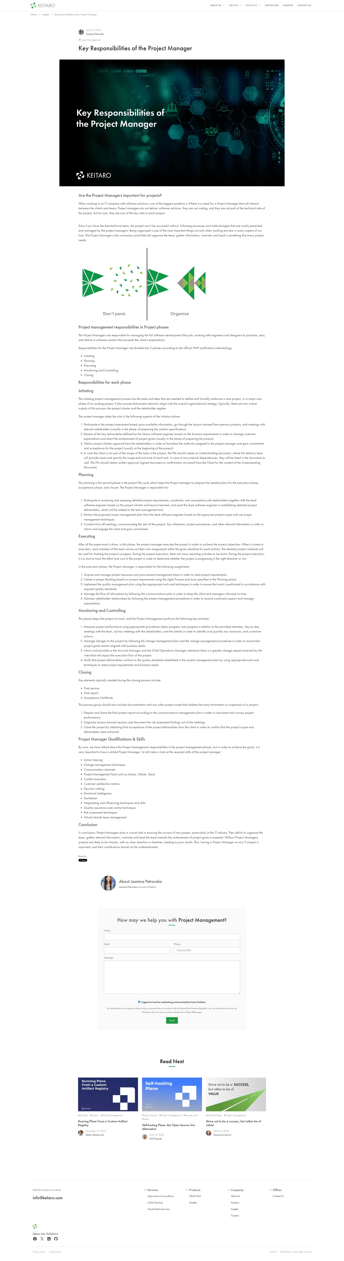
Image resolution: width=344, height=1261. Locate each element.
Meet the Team (214, 1115)
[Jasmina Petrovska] (81, 32)
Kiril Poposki (156, 1138)
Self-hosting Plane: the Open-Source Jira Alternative (168, 1127)
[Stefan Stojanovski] (80, 1133)
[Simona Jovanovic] (208, 1133)
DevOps (84, 1115)
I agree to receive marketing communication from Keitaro (173, 1002)
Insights (288, 5)
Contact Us (304, 5)
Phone (177, 944)
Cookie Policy (55, 1251)
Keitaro (288, 1251)
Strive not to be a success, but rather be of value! (233, 1123)
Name (107, 930)
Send (172, 1020)
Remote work (191, 1115)
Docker (94, 1115)
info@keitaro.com (47, 1198)
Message (108, 957)
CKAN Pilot (195, 1196)
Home (34, 14)
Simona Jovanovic (222, 1134)
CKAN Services (155, 1202)
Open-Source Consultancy (161, 1196)
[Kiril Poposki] (144, 1137)
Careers (235, 1215)
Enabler (193, 1202)
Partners (235, 1202)
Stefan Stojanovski (95, 1134)
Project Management (90, 40)
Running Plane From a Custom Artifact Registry (102, 1123)
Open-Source (150, 1115)
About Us (215, 5)
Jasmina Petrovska (95, 34)
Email (106, 944)
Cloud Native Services (159, 1209)
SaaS (146, 1119)
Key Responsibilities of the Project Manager (135, 48)
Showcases (272, 5)
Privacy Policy (191, 1012)
